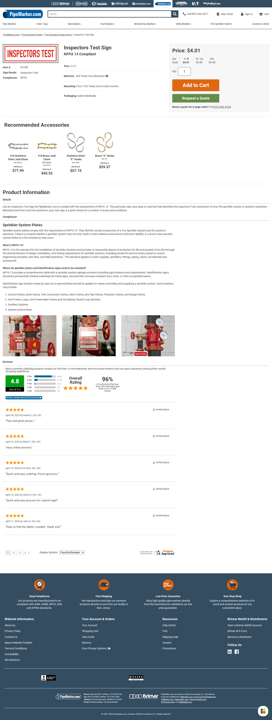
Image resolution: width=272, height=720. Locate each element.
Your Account (90, 625)
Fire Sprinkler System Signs (58, 34)
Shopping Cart (90, 631)
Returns (86, 642)
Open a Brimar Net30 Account (245, 625)
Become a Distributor (240, 636)
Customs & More (260, 23)
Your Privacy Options (94, 648)
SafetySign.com (186, 697)
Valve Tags (42, 23)
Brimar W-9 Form (237, 631)
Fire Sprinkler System (32, 34)
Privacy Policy (13, 631)
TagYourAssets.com (197, 699)
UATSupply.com (167, 702)
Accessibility (12, 654)
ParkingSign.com (182, 699)
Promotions (169, 648)
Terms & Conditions (16, 648)
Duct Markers (107, 23)
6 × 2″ (73, 66)
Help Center (169, 625)
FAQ (164, 631)
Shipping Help (170, 636)
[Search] (174, 14)
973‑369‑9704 (222, 106)
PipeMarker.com (11, 34)
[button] (263, 711)
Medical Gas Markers (145, 23)
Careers (166, 642)
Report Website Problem (18, 642)
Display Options (49, 552)
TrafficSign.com (167, 699)
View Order (88, 636)
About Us (10, 625)
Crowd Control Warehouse (205, 697)
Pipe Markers (9, 23)
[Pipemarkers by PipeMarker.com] (21, 18)
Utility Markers (183, 23)
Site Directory (12, 659)
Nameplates (74, 23)
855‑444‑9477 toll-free (99, 694)
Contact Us (11, 636)
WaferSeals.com (185, 702)
